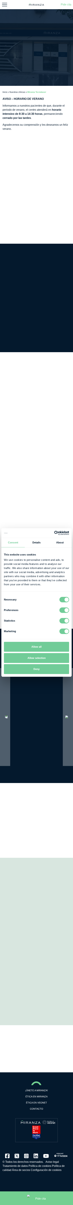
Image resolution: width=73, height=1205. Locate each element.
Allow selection (37, 657)
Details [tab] (36, 542)
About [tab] (60, 542)
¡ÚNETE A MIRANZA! (36, 1090)
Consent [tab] (13, 542)
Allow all (36, 646)
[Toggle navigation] (4, 4)
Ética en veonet (36, 1102)
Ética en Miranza (36, 1096)
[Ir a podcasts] (61, 1154)
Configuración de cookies (46, 1170)
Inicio (5, 92)
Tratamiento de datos (15, 1165)
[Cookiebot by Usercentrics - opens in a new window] (54, 533)
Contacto (36, 1108)
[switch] (64, 610)
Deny (36, 669)
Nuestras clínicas (17, 92)
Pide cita (66, 4)
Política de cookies (40, 1165)
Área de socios (21, 1170)
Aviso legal (52, 1161)
